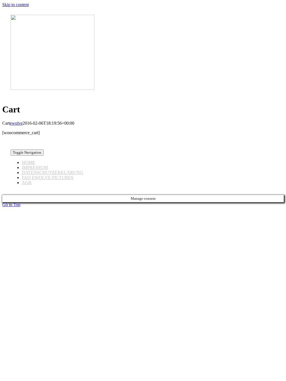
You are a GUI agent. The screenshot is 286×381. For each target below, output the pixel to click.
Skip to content (15, 4)
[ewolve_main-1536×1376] (52, 88)
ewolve (16, 123)
